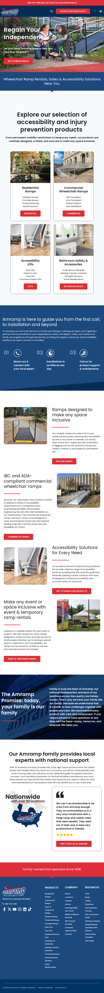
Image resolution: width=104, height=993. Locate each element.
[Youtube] (14, 909)
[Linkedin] (25, 909)
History (68, 904)
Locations (69, 897)
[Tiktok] (30, 909)
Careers (68, 901)
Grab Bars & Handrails (50, 942)
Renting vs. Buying (92, 921)
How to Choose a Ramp (92, 916)
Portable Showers (52, 954)
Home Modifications (50, 965)
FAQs (87, 894)
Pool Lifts (48, 931)
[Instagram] (20, 909)
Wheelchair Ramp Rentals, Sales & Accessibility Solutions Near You (52, 81)
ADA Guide (89, 941)
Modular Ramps (51, 916)
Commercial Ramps (50, 901)
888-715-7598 (33, 3)
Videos (88, 901)
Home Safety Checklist (90, 935)
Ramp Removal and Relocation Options (91, 927)
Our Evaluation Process (91, 909)
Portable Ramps (51, 924)
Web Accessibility (45, 988)
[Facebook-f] (4, 909)
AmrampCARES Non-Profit (71, 909)
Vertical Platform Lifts (52, 935)
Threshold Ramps (52, 920)
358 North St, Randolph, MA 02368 (16, 899)
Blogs (87, 897)
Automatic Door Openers (51, 959)
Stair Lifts (49, 927)
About (67, 894)
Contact (68, 934)
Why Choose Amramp (70, 922)
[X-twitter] (9, 909)
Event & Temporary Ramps (49, 910)
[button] (101, 11)
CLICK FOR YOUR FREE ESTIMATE (63, 3)
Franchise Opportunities (70, 929)
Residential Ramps (49, 895)
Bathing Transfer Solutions (52, 949)
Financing (89, 904)
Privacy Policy (60, 988)
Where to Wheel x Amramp (72, 916)
